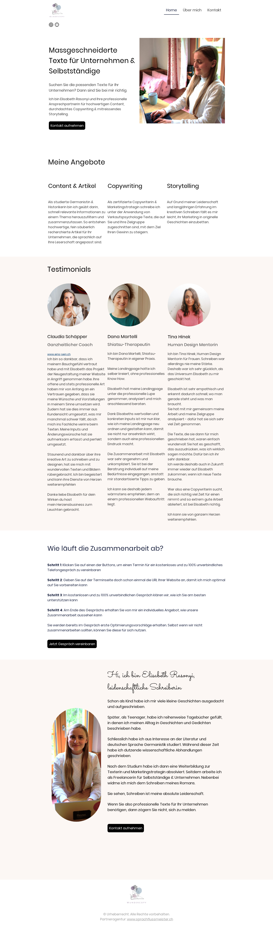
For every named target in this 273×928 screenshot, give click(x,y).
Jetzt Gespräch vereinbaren (72, 644)
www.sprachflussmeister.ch (150, 919)
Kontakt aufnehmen (67, 125)
